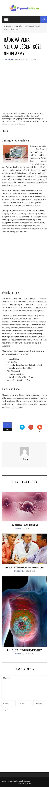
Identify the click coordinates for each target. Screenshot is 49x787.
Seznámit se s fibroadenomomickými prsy (24, 650)
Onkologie (8, 59)
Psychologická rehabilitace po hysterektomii (24, 567)
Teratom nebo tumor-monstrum (24, 524)
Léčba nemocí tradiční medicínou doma (17, 781)
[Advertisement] (24, 87)
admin (33, 59)
